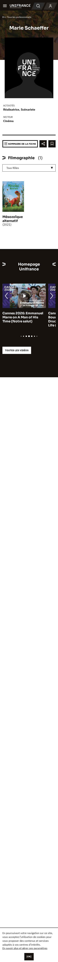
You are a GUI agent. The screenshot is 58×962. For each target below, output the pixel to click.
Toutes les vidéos (17, 350)
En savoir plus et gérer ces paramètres (24, 948)
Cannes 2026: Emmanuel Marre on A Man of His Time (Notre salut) (22, 317)
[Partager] (43, 143)
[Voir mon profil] (50, 6)
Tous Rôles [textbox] (12, 167)
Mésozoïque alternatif (12, 219)
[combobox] (29, 168)
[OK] (29, 956)
